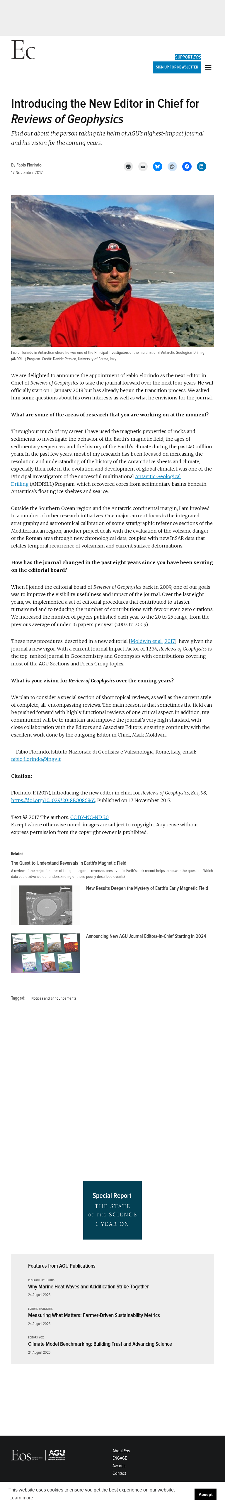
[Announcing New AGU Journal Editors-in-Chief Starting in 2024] (45, 954)
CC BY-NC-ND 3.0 (89, 817)
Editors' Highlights (40, 1309)
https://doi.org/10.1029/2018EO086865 (53, 800)
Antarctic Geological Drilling (182, 352)
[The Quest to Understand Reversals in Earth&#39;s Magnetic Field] (115, 869)
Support (188, 57)
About (121, 1451)
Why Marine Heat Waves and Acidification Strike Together (88, 1286)
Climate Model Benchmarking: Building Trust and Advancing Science (100, 1344)
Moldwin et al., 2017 (153, 641)
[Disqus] (112, 1093)
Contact (119, 1473)
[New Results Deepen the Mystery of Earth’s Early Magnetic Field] (45, 906)
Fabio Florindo (29, 165)
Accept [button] (206, 1494)
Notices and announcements (53, 998)
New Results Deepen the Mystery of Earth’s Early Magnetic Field (147, 888)
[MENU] (209, 67)
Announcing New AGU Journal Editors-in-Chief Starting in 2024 (146, 936)
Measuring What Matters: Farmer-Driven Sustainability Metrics (94, 1315)
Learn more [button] (21, 1497)
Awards (118, 1466)
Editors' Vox (36, 1337)
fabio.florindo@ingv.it (36, 759)
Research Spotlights (41, 1280)
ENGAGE (119, 1458)
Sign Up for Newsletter (177, 67)
